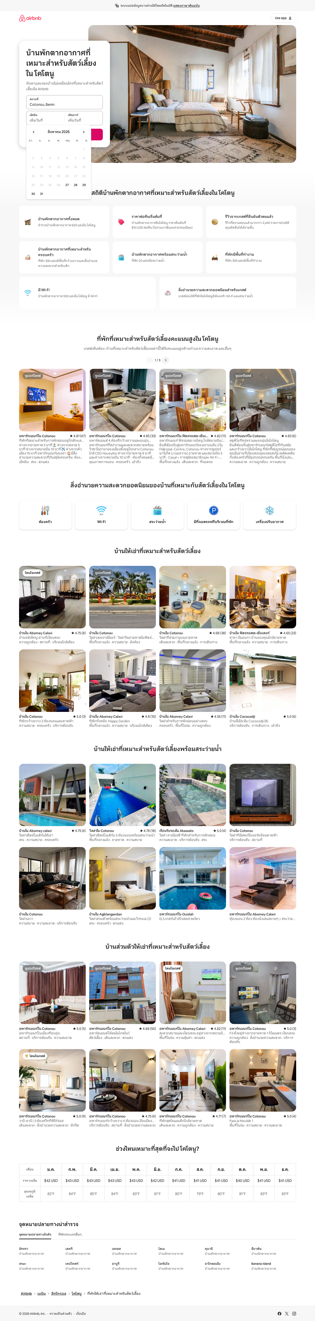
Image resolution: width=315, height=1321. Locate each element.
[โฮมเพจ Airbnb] (30, 18)
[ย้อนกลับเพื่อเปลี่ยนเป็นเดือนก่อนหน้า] (33, 132)
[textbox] (45, 120)
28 (75, 185)
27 (67, 185)
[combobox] (64, 104)
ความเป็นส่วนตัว (61, 1314)
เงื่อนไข (81, 1314)
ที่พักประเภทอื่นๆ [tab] (70, 1234)
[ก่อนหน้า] (149, 360)
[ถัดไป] (165, 360)
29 (84, 185)
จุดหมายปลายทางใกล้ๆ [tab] (35, 1234)
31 (41, 194)
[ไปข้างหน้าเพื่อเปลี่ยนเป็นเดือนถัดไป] (83, 132)
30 (33, 194)
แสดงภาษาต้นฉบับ (186, 6)
